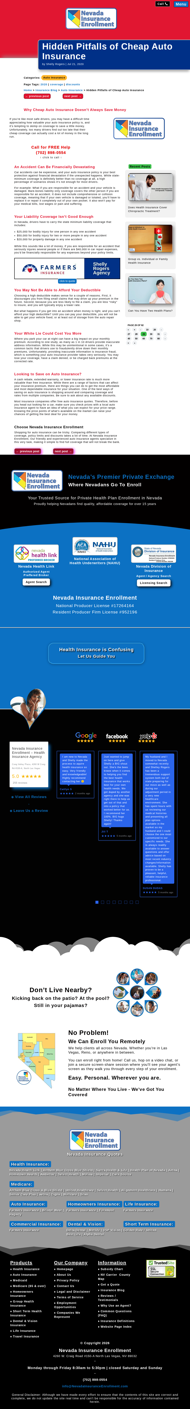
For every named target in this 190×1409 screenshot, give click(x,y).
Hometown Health (23, 1174)
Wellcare (70, 1194)
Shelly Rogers (55, 64)
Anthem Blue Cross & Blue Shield (36, 1190)
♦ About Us (62, 1274)
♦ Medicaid (18, 1280)
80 (158, 338)
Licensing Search (153, 583)
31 (158, 334)
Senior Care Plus (23, 1194)
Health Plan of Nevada (147, 1170)
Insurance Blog (46, 90)
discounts (73, 84)
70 (151, 338)
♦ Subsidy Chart (110, 1269)
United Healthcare (80, 1190)
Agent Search (36, 582)
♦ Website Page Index (115, 1326)
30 (151, 334)
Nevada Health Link (25, 1170)
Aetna (172, 1170)
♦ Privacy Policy (66, 1280)
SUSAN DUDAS (153, 888)
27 (129, 334)
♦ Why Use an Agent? (114, 1305)
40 (129, 338)
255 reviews (20, 783)
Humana (165, 1190)
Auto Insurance (54, 77)
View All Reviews (31, 797)
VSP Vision (112, 1230)
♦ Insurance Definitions (116, 1321)
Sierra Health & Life (111, 1170)
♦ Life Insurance (23, 1330)
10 (147, 329)
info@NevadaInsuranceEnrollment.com (95, 1386)
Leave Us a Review (31, 811)
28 (136, 334)
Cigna (55, 1194)
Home (28, 90)
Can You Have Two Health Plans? (150, 310)
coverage (56, 84)
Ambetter (47, 1174)
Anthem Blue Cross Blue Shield (68, 1170)
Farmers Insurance (24, 1210)
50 (136, 338)
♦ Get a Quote (109, 1284)
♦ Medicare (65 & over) (28, 1286)
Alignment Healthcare (138, 1190)
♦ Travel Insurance (24, 1336)
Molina (87, 1174)
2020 (44, 84)
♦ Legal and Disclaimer (72, 1291)
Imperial (102, 1174)
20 (154, 329)
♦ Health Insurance (25, 1269)
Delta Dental (76, 1230)
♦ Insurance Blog (111, 1290)
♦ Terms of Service (69, 1297)
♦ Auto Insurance (23, 1274)
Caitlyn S (66, 789)
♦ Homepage (63, 1269)
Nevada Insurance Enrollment (56, 427)
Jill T (104, 831)
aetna (43, 1194)
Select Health (68, 1174)
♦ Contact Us (64, 1286)
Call (160, 3)
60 (143, 338)
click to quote (67, 281)
